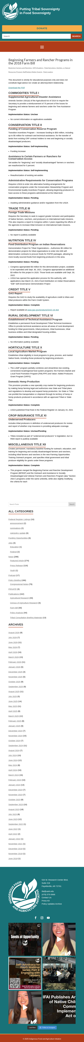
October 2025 (14, 682)
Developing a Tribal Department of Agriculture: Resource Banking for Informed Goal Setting (43, 495)
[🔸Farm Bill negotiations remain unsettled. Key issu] (59, 939)
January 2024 (14, 785)
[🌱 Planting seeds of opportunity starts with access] (24, 939)
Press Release (16, 566)
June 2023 (13, 819)
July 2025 (12, 696)
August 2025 (13, 691)
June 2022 (13, 829)
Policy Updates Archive (52, 904)
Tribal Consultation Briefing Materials (26, 618)
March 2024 (13, 775)
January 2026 (14, 667)
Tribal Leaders (48, 72)
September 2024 (15, 746)
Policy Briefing (14, 580)
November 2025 (15, 677)
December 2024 (15, 731)
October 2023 (14, 800)
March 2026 (13, 657)
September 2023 (15, 804)
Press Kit (46, 901)
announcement (16, 523)
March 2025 (13, 716)
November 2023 (15, 795)
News (10, 557)
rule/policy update (17, 533)
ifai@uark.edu (48, 891)
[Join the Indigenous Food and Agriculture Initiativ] (24, 973)
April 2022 (12, 834)
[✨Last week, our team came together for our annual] (59, 973)
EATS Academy (38, 68)
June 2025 (13, 701)
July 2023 (12, 814)
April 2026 (12, 652)
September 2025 (15, 687)
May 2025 (12, 706)
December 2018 (15, 849)
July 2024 (12, 755)
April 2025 (12, 711)
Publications (13, 594)
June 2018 (13, 859)
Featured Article (17, 561)
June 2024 (13, 760)
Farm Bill (14, 608)
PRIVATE (12, 589)
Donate (42, 28)
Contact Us (46, 897)
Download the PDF (16, 88)
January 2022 (14, 839)
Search (71, 504)
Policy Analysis (16, 613)
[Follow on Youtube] (48, 918)
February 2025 (14, 721)
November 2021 (15, 844)
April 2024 (12, 770)
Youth (12, 570)
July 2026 (12, 637)
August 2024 (13, 750)
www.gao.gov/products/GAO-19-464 (43, 310)
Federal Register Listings (19, 519)
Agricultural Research (19, 598)
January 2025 (14, 726)
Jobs (10, 543)
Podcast (12, 575)
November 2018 (15, 854)
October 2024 (14, 741)
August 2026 (13, 633)
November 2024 (15, 736)
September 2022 (15, 824)
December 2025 (15, 672)
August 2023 (13, 809)
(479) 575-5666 (48, 894)
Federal (13, 552)
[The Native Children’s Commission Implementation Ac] (59, 1007)
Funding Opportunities (18, 538)
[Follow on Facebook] (35, 918)
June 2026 (13, 642)
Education (14, 547)
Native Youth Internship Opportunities (22, 490)
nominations (15, 528)
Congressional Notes (19, 584)
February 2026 (14, 662)
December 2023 (15, 790)
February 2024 (14, 780)
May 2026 (12, 647)
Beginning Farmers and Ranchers (20, 68)
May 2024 (12, 765)
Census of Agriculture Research (24, 603)
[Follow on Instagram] (42, 918)
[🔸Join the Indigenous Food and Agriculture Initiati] (24, 1007)
